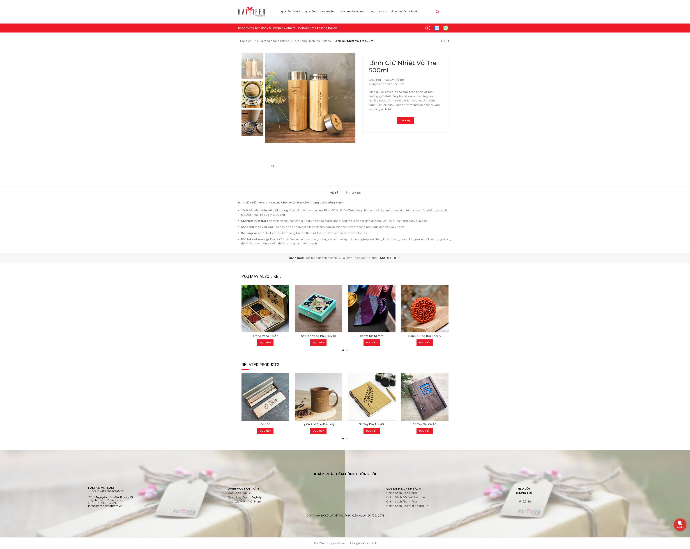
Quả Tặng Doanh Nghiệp (245, 497)
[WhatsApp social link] (399, 258)
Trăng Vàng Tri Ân (265, 336)
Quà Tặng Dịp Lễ (239, 493)
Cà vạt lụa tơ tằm (371, 336)
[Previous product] (441, 41)
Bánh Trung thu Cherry (424, 336)
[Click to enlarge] (272, 165)
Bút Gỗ (265, 424)
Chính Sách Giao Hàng (401, 493)
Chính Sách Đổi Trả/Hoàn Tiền (406, 497)
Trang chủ (246, 41)
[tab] (334, 191)
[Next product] (448, 41)
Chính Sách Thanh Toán (402, 501)
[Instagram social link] (524, 501)
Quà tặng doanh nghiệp (273, 41)
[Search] (437, 11)
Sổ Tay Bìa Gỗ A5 (424, 424)
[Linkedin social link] (395, 258)
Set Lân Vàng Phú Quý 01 (318, 336)
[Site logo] (251, 11)
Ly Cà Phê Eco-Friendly (318, 424)
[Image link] (427, 27)
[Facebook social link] (391, 258)
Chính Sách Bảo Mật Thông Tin (407, 506)
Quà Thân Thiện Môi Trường (312, 41)
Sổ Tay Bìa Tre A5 (371, 424)
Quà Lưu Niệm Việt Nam (244, 501)
